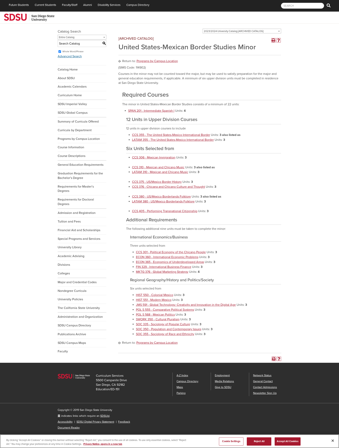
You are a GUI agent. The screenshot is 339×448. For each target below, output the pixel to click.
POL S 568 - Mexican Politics (155, 315)
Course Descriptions (71, 156)
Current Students (45, 5)
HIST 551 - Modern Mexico (153, 300)
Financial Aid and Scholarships (79, 230)
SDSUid (104, 416)
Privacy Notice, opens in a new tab (102, 443)
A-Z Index (182, 375)
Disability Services (109, 5)
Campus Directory (137, 5)
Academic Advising (71, 256)
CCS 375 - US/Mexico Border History (157, 182)
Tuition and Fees (69, 222)
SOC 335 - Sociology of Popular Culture (163, 324)
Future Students (19, 5)
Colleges (64, 273)
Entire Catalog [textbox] (66, 37)
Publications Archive (72, 334)
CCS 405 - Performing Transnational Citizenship (164, 211)
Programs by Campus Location (79, 139)
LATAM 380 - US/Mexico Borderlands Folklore (163, 201)
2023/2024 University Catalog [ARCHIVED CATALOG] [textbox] (233, 31)
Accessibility (65, 421)
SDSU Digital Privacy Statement (95, 421)
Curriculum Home (70, 95)
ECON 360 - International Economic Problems (167, 257)
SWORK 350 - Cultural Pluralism (158, 319)
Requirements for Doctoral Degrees (76, 202)
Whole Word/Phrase (73, 51)
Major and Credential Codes (77, 282)
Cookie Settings (231, 441)
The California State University (79, 308)
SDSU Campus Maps (72, 343)
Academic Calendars (72, 87)
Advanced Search (70, 56)
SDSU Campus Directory (74, 325)
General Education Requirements (80, 165)
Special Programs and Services (79, 239)
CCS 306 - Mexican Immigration (153, 157)
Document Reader (69, 427)
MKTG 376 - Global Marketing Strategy (162, 272)
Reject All (259, 441)
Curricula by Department (75, 130)
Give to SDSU (223, 387)
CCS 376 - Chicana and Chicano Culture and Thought (168, 187)
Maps (180, 387)
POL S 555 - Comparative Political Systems (165, 310)
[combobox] (242, 31)
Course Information (71, 147)
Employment (222, 375)
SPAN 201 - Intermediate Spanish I (151, 111)
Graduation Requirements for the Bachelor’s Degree (80, 175)
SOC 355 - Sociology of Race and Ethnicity (165, 334)
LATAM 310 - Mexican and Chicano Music (160, 172)
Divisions (64, 265)
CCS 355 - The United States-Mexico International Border (171, 135)
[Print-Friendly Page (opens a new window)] (273, 40)
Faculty (63, 351)
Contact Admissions (265, 387)
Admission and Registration (77, 213)
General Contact (263, 381)
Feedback (124, 421)
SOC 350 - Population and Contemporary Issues (168, 329)
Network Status (262, 375)
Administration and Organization (80, 317)
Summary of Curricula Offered (78, 122)
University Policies (70, 299)
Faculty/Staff (69, 5)
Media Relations (224, 381)
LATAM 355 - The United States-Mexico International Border (173, 140)
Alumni (87, 5)
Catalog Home (68, 69)
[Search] (328, 6)
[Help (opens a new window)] (278, 40)
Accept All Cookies (287, 441)
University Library (70, 247)
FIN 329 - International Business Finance (163, 267)
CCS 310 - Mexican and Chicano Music (158, 167)
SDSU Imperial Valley (72, 104)
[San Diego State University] (29, 17)
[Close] (332, 440)
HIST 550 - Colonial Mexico (154, 295)
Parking (181, 393)
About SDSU (66, 78)
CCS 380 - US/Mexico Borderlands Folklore (161, 197)
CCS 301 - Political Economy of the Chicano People (171, 252)
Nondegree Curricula (72, 291)
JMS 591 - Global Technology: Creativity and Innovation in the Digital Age (186, 305)
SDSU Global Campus (72, 113)
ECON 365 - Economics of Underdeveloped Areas (170, 262)
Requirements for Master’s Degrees (76, 189)
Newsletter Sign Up (265, 393)
